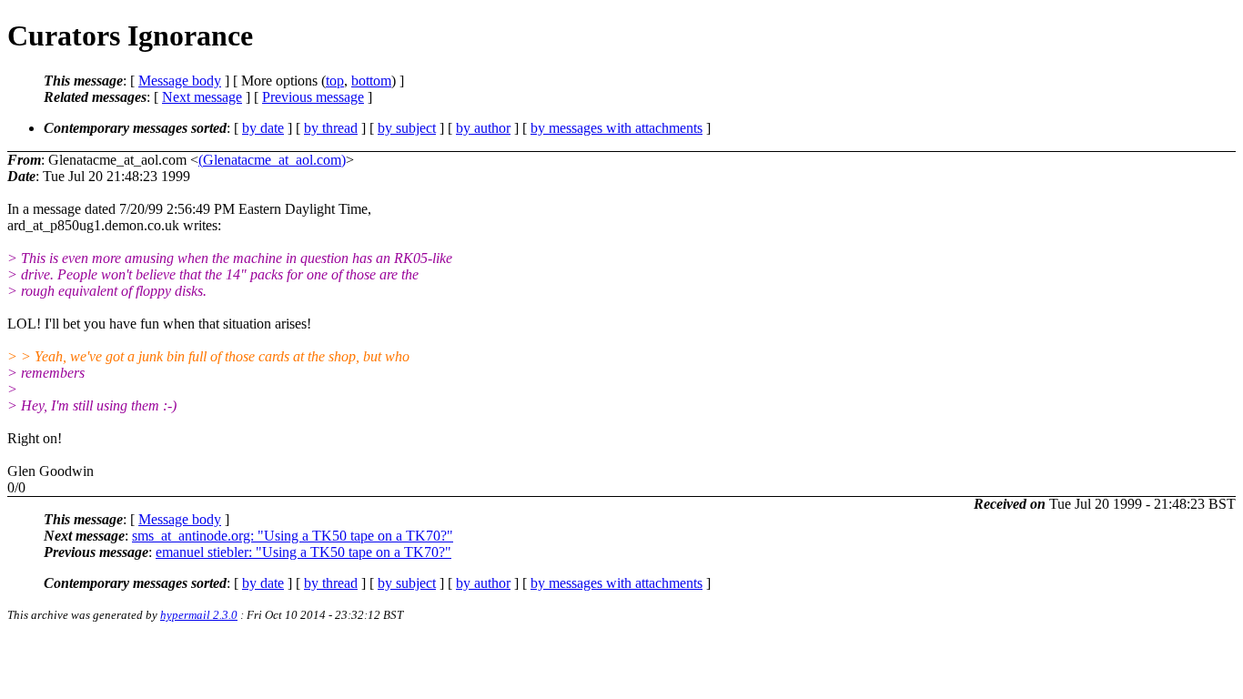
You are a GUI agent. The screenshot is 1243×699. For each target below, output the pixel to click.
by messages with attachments (616, 128)
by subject (407, 128)
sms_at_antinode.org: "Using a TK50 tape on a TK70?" (292, 535)
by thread (331, 128)
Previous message (313, 97)
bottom (371, 80)
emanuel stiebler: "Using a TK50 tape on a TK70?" (303, 552)
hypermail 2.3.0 (198, 615)
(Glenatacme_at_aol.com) (272, 159)
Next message (202, 97)
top (335, 80)
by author (483, 128)
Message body (179, 80)
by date (263, 128)
